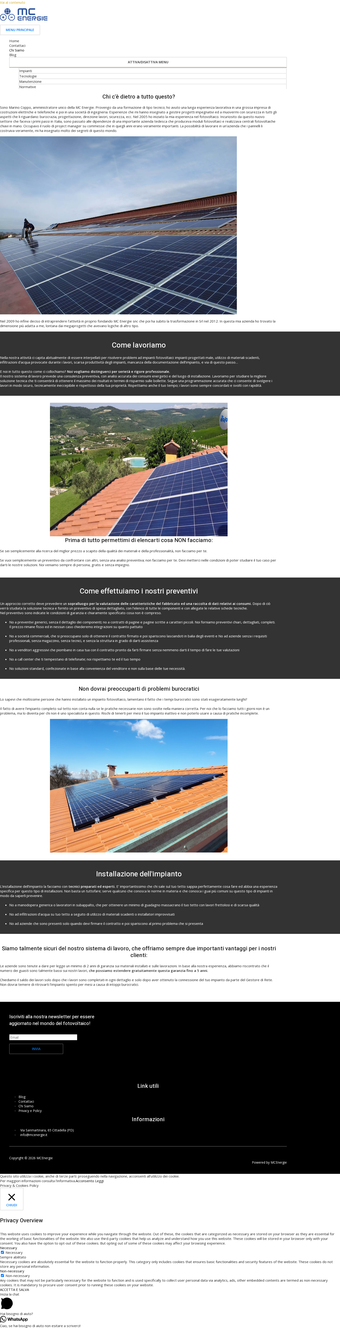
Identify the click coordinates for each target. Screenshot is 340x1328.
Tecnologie (28, 76)
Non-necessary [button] (12, 1271)
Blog (12, 54)
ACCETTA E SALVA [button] (14, 1289)
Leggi (99, 1180)
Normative (27, 86)
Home (14, 40)
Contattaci (17, 45)
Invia (36, 1049)
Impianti (25, 70)
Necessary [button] (8, 1247)
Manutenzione (30, 81)
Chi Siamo (16, 50)
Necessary (14, 1252)
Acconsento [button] (85, 1180)
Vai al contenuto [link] (12, 2)
